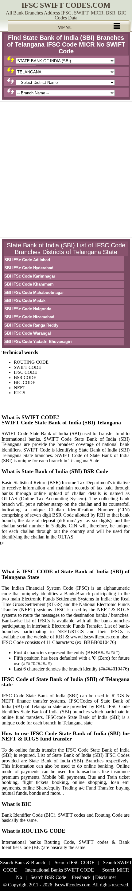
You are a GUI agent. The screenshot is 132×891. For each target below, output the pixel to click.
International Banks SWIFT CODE (59, 869)
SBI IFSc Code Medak (24, 300)
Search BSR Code (48, 877)
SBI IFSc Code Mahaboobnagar (34, 292)
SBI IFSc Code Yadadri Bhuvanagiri (38, 341)
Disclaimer (105, 877)
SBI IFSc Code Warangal (27, 333)
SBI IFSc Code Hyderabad (28, 268)
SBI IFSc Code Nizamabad (29, 317)
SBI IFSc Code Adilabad (27, 260)
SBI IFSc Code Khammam (29, 284)
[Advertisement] (66, 169)
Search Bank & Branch (22, 862)
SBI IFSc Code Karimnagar (29, 276)
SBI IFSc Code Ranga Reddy (31, 325)
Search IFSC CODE (75, 862)
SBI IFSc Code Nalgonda (27, 309)
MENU (65, 27)
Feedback (81, 877)
